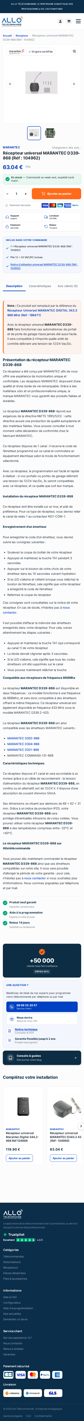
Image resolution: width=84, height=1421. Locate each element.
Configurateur (12, 1302)
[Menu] (78, 21)
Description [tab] (14, 286)
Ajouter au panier (59, 193)
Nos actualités (12, 1314)
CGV (28, 1416)
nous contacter (35, 878)
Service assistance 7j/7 (17, 1338)
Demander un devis (15, 1319)
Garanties (9, 1354)
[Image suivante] (74, 84)
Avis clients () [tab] (68, 286)
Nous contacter (13, 1343)
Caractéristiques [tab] (40, 286)
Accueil (7, 35)
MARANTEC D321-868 (23, 750)
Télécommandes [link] (13, 1256)
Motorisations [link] (12, 1262)
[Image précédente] (10, 84)
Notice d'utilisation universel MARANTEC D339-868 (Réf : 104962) (44, 266)
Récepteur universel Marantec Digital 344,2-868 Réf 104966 (22, 1137)
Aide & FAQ (10, 1297)
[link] (60, 21)
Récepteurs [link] (10, 1267)
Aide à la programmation (18, 1308)
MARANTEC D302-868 (23, 738)
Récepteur (22, 35)
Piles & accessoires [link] (15, 1278)
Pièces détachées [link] (14, 1273)
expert (14, 217)
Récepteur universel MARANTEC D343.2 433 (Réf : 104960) (66, 1137)
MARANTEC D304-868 (23, 744)
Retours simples (13, 1349)
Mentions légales (12, 1416)
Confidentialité (43, 1416)
